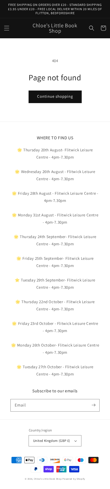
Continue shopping (55, 96)
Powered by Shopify (73, 478)
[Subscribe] (93, 405)
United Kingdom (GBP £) (51, 440)
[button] (7, 28)
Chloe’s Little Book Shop (48, 478)
